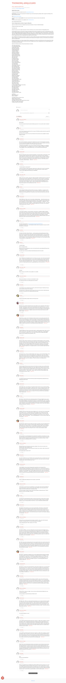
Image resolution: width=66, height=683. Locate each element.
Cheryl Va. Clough (22, 208)
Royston (21, 295)
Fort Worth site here (31, 19)
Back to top (33, 680)
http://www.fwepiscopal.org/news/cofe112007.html (35, 223)
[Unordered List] (27, 113)
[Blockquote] (28, 113)
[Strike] (24, 113)
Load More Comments (33, 673)
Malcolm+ (21, 242)
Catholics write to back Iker (17, 16)
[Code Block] (29, 113)
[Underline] (23, 113)
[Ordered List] (25, 113)
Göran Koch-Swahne (23, 119)
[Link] (30, 113)
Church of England (19, 8)
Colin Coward (22, 420)
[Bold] (20, 113)
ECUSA (23, 8)
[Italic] (22, 113)
